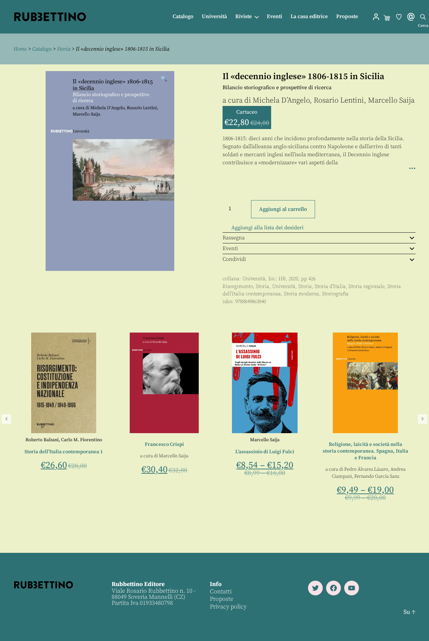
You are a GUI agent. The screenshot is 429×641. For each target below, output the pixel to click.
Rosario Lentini (339, 100)
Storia (63, 49)
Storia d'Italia (330, 286)
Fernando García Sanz (282, 476)
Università (214, 16)
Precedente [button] (6, 419)
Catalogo (183, 16)
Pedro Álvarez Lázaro (272, 469)
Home (20, 49)
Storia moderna (301, 294)
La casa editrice (309, 16)
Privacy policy (228, 606)
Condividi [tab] (234, 259)
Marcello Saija (391, 100)
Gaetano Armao (364, 463)
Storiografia (335, 294)
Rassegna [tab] (234, 237)
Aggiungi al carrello (283, 209)
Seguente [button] (422, 419)
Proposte (347, 16)
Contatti (221, 591)
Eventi (274, 16)
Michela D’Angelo (281, 100)
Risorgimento (238, 286)
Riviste (243, 16)
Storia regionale (366, 286)
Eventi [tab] (230, 248)
